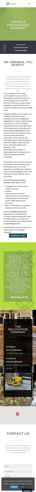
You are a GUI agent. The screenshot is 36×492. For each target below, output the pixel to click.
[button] (18, 414)
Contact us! (18, 236)
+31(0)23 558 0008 (14, 354)
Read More (22, 487)
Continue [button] (14, 487)
